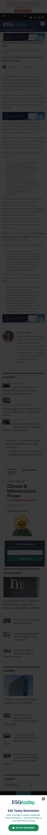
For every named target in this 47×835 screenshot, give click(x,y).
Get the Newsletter (25, 828)
